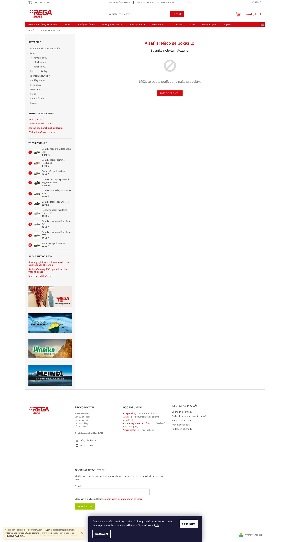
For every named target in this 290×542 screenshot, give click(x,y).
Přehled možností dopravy (42, 132)
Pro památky (129, 413)
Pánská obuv (40, 62)
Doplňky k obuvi (38, 80)
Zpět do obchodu (170, 93)
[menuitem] (43, 24)
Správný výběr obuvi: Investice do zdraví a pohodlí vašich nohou (49, 263)
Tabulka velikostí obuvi (40, 123)
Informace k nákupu (181, 420)
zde (157, 525)
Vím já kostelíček (131, 430)
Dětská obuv (40, 66)
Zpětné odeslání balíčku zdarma (45, 127)
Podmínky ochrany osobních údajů (155, 2)
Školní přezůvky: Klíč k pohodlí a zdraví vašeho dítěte (48, 270)
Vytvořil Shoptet (253, 535)
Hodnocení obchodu (182, 429)
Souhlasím (188, 524)
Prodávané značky (181, 424)
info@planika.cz (88, 440)
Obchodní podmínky (119, 2)
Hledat (177, 14)
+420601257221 (87, 445)
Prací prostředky (38, 71)
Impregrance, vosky (40, 76)
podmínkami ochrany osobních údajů (123, 499)
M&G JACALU (36, 89)
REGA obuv (35, 85)
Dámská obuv (40, 58)
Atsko (33, 94)
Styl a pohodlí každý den (41, 276)
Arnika (126, 417)
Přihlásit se (85, 506)
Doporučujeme (37, 98)
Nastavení (101, 534)
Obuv (33, 53)
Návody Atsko (35, 119)
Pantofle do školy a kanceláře (45, 48)
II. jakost (34, 103)
